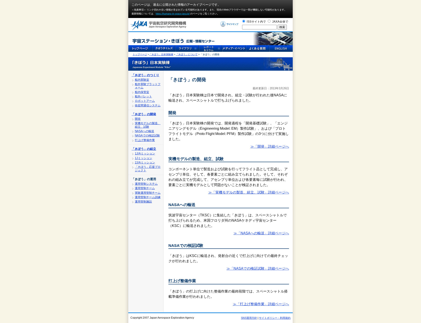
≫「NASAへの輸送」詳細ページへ (261, 233)
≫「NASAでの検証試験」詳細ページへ (258, 268)
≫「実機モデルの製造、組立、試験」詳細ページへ (248, 192)
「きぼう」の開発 (144, 114)
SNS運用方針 (249, 317)
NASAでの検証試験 (147, 135)
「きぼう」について (187, 54)
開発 (138, 118)
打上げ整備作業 (145, 140)
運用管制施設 (143, 201)
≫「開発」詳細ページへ (269, 146)
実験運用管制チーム (148, 192)
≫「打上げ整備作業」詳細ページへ (261, 304)
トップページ (140, 54)
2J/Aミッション (145, 162)
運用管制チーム (145, 188)
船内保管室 (142, 92)
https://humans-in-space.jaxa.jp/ (173, 13)
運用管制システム (146, 183)
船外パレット (143, 96)
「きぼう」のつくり (145, 75)
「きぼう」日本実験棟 (161, 54)
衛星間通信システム (148, 105)
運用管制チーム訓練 (148, 197)
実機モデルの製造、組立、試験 (148, 125)
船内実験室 (142, 79)
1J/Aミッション (145, 153)
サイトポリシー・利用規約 (275, 317)
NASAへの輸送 (144, 131)
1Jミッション (143, 158)
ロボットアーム (145, 100)
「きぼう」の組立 (144, 149)
